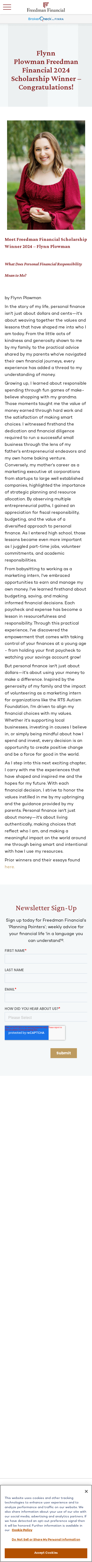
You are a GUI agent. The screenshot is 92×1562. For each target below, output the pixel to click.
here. (10, 867)
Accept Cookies (46, 1553)
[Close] (86, 1491)
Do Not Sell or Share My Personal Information (46, 1539)
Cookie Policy (22, 1530)
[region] (46, 1523)
